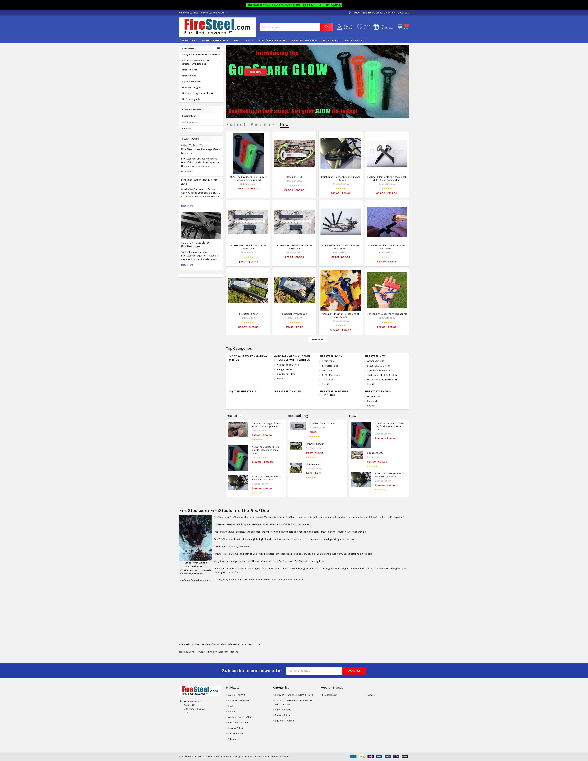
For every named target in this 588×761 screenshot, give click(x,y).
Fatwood (372, 401)
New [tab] (284, 124)
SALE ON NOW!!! (187, 40)
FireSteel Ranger (315, 443)
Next (402, 81)
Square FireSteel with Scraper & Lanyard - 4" (248, 247)
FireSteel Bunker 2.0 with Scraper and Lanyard (386, 247)
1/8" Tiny (327, 370)
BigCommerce (244, 756)
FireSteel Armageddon (294, 313)
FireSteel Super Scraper (322, 423)
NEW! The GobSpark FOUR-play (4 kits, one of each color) (248, 178)
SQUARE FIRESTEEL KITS (380, 370)
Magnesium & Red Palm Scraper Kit (387, 313)
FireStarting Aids (191, 99)
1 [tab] (315, 112)
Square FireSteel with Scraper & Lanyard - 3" (294, 247)
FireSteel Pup (313, 464)
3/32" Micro (328, 361)
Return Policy (353, 40)
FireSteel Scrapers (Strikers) (197, 93)
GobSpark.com (190, 122)
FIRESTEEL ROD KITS (378, 365)
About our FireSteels (215, 40)
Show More (317, 339)
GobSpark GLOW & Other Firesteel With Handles (195, 62)
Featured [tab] (235, 124)
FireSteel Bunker (248, 313)
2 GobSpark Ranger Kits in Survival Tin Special (340, 178)
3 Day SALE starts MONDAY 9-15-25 (201, 54)
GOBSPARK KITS (375, 361)
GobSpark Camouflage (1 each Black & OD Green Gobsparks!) (387, 178)
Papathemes (282, 756)
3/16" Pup (327, 379)
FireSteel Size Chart (304, 40)
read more (187, 171)
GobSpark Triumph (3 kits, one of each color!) (340, 315)
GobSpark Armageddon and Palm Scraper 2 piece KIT (267, 425)
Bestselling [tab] (262, 124)
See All (280, 378)
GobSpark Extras (286, 373)
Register (348, 28)
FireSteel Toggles (191, 87)
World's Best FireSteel (272, 40)
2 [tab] (319, 112)
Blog (236, 40)
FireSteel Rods (189, 69)
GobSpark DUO (294, 176)
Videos (249, 40)
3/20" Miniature (331, 375)
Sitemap (232, 739)
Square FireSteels (191, 81)
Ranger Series (284, 369)
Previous (233, 81)
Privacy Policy (331, 40)
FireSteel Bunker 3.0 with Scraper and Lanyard (340, 247)
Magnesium (374, 396)
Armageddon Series (288, 364)
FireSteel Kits (189, 75)
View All (186, 128)
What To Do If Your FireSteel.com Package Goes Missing (200, 149)
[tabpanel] (317, 81)
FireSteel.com (189, 115)
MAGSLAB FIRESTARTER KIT (382, 379)
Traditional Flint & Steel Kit (382, 375)
